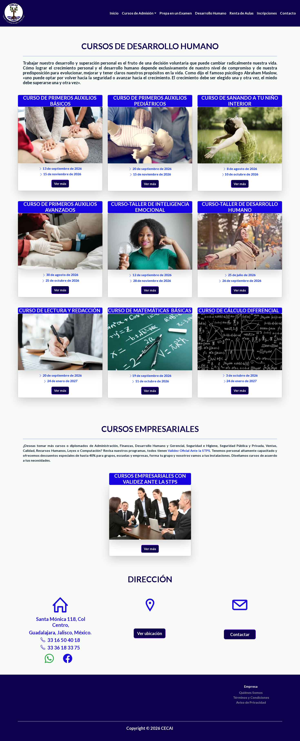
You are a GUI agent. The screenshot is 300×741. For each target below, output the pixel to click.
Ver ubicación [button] (149, 633)
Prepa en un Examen (176, 13)
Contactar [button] (240, 634)
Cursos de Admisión (137, 13)
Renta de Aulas (241, 13)
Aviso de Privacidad (251, 702)
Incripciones (267, 13)
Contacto (288, 13)
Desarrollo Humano (210, 13)
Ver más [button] (60, 183)
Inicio (114, 13)
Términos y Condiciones (251, 697)
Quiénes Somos (251, 692)
